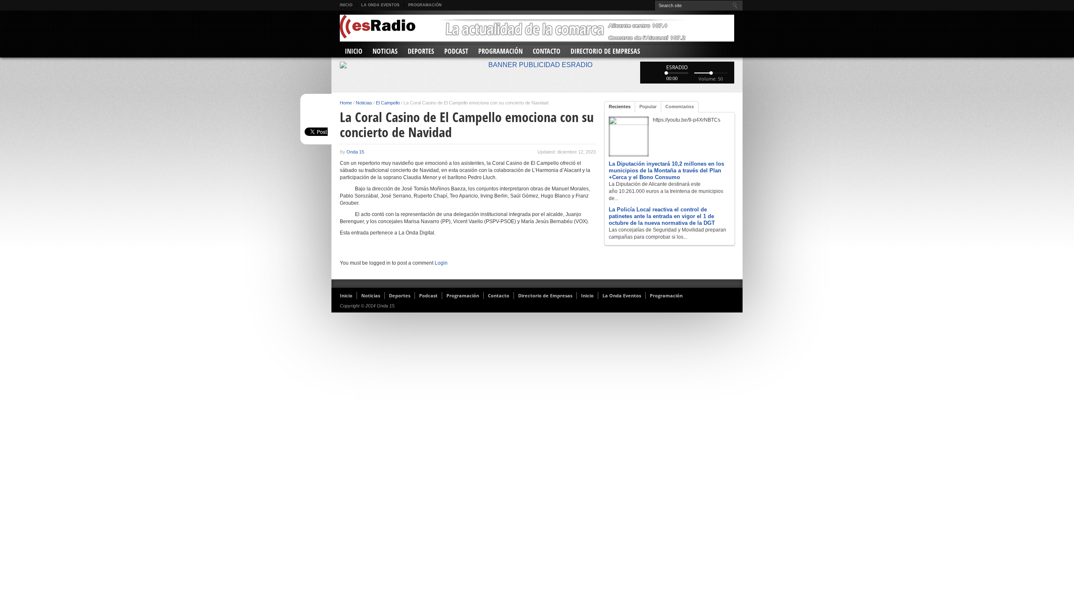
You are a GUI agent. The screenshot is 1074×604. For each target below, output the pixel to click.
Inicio (346, 5)
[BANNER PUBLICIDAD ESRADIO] (537, 65)
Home (346, 102)
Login (441, 263)
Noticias (385, 51)
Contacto (546, 51)
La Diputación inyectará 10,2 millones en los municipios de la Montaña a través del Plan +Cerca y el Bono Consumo (666, 170)
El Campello (388, 102)
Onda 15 (355, 151)
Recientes (620, 106)
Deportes (421, 51)
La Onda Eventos (380, 5)
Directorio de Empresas (605, 51)
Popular (648, 106)
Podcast (456, 51)
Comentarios (679, 106)
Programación (425, 5)
